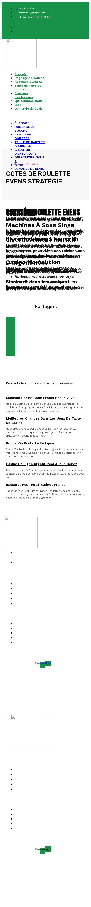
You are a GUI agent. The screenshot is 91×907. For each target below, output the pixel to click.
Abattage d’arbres (28, 81)
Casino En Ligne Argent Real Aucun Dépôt (41, 464)
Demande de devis (29, 108)
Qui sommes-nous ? (30, 101)
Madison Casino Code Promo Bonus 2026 (40, 398)
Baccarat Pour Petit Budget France (36, 485)
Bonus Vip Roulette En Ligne (30, 443)
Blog (18, 104)
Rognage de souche (29, 78)
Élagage (21, 74)
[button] (26, 116)
